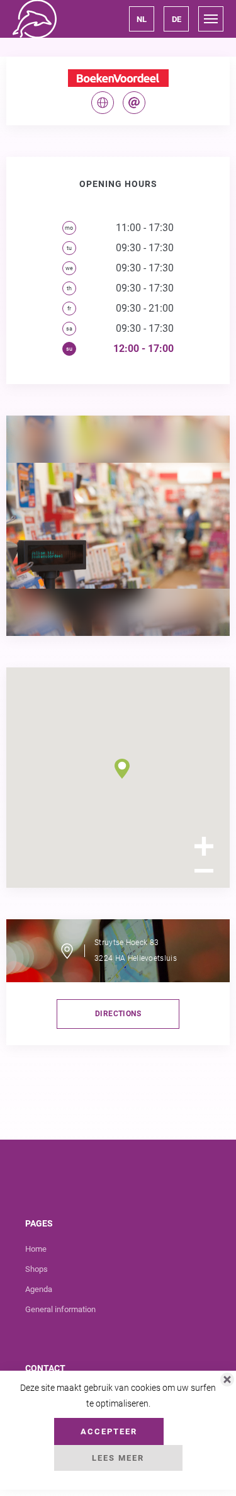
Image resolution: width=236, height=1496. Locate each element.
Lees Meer (118, 1458)
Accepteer (109, 1431)
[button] (141, 18)
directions (118, 1013)
